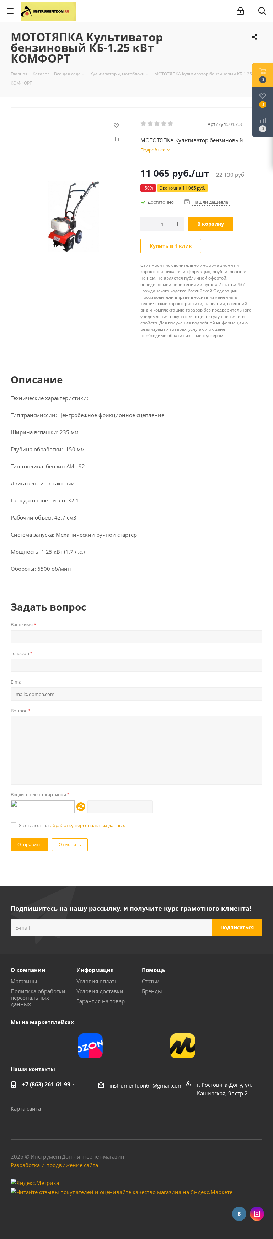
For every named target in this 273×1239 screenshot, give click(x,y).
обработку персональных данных (87, 825)
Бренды (152, 991)
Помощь (153, 969)
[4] (164, 124)
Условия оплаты (97, 981)
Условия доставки (99, 991)
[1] (143, 124)
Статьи (151, 981)
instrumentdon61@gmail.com (146, 1085)
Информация (95, 969)
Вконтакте (239, 1214)
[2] (150, 124)
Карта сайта (26, 1108)
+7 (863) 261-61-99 (46, 1084)
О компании (28, 969)
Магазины (24, 981)
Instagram (257, 1214)
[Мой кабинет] (240, 11)
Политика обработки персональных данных (38, 997)
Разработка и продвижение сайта (54, 1165)
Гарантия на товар (100, 1001)
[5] (170, 124)
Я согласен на (72, 825)
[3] (157, 124)
